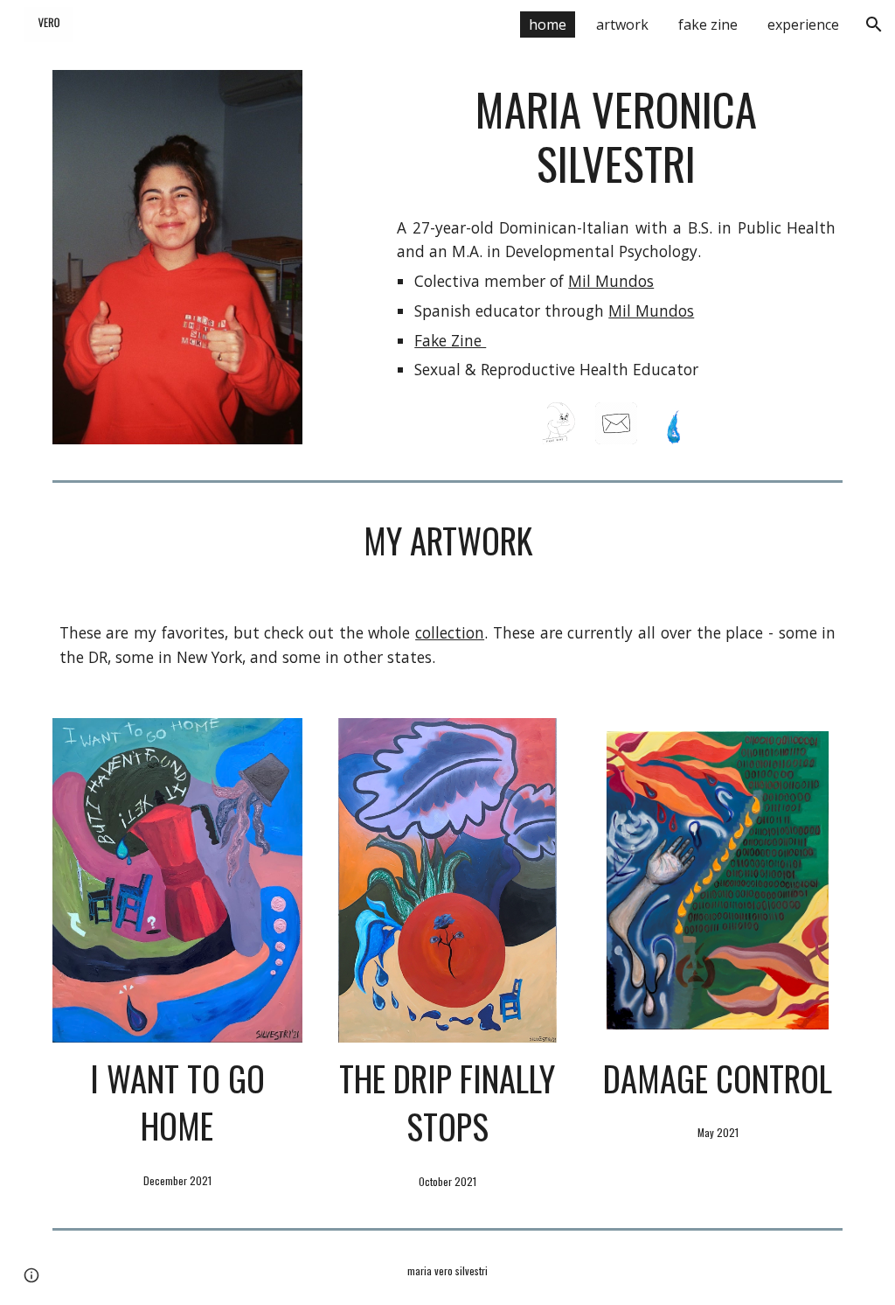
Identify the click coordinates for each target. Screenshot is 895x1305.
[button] (874, 24)
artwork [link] (622, 24)
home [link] (547, 24)
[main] (616, 137)
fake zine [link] (708, 24)
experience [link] (803, 24)
